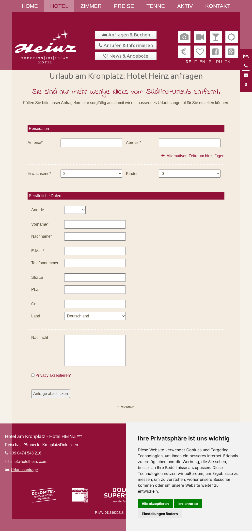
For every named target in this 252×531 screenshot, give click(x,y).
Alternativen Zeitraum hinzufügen (195, 156)
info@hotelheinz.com (28, 461)
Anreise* (35, 143)
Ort (33, 304)
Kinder (132, 174)
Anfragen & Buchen (129, 34)
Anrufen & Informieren (128, 45)
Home (30, 6)
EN (202, 62)
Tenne (155, 6)
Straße (37, 277)
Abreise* (133, 143)
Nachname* (41, 236)
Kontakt (217, 6)
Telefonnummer (44, 263)
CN (227, 62)
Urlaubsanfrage (24, 470)
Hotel (59, 6)
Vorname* (39, 224)
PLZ (35, 289)
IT (195, 62)
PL (211, 62)
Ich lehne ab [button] (188, 503)
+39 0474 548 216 (25, 453)
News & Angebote (128, 56)
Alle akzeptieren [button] (155, 503)
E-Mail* (37, 251)
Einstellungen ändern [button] (160, 514)
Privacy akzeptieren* (53, 375)
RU (219, 62)
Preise (124, 6)
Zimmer (91, 6)
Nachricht (39, 337)
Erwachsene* (39, 174)
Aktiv (185, 6)
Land (35, 316)
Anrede (37, 210)
